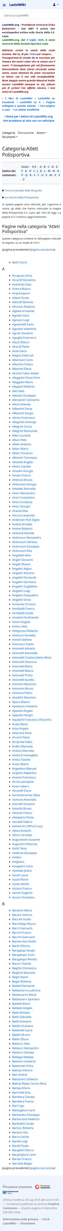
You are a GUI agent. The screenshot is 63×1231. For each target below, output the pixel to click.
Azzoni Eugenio (22, 893)
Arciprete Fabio (22, 742)
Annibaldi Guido (22, 613)
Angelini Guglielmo (24, 586)
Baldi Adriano (21, 1012)
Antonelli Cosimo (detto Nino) (31, 657)
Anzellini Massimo (24, 697)
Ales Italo (18, 391)
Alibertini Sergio (22, 413)
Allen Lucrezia (21, 435)
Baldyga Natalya (22, 1057)
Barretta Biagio (22, 1163)
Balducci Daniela (23, 1052)
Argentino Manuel (24, 768)
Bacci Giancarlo (22, 928)
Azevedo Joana (21, 870)
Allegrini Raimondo (24, 431)
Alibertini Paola (22, 409)
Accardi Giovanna (23, 280)
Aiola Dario (19, 351)
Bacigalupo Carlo (23, 955)
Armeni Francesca (24, 777)
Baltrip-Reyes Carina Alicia (29, 1083)
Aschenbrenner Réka (26, 795)
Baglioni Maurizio (23, 973)
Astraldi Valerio (22, 822)
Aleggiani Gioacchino (26, 378)
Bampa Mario (21, 1088)
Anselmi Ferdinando (25, 617)
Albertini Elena (21, 369)
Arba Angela (20, 728)
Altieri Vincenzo (22, 453)
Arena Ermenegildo (25, 755)
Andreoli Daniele (23, 533)
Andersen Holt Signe (25, 520)
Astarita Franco (22, 813)
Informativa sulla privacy (20, 1219)
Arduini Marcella (23, 751)
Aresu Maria (20, 764)
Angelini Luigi (21, 591)
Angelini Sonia (21, 600)
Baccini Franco (21, 932)
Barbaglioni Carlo (23, 1110)
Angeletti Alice (21, 555)
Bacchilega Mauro (24, 924)
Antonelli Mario (22, 666)
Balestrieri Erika (22, 1066)
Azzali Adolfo (20, 884)
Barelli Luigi (19, 1141)
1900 (43, 212)
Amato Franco (21, 475)
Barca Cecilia (20, 1137)
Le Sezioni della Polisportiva (21, 197)
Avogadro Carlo (22, 866)
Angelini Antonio (23, 573)
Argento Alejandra (24, 773)
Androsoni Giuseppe (25, 546)
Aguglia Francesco (24, 338)
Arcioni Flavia (21, 737)
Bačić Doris (19, 262)
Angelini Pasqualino (25, 595)
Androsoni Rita (22, 551)
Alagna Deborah (23, 355)
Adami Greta (20, 298)
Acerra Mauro (21, 289)
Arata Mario (20, 724)
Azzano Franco (22, 888)
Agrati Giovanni (22, 333)
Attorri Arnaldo (22, 835)
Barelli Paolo (20, 1146)
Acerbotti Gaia (21, 284)
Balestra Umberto (24, 1061)
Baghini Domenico (24, 968)
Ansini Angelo (21, 622)
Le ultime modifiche (26, 109)
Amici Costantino (23, 497)
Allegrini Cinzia (22, 426)
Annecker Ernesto (24, 604)
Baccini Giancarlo (23, 937)
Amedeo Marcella (23, 489)
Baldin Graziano (22, 1026)
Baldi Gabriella (21, 1017)
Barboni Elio (20, 1132)
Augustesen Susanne (26, 839)
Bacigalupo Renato (24, 959)
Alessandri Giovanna (25, 400)
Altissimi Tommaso (24, 457)
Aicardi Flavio (21, 346)
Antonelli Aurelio (23, 680)
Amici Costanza (22, 502)
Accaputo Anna (22, 275)
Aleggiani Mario (22, 382)
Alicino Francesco (23, 418)
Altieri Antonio (21, 444)
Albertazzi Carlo (22, 360)
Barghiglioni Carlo (24, 1155)
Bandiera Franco (23, 1101)
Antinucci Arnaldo (24, 635)
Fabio (33, 54)
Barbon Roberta (22, 1128)
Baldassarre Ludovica (26, 990)
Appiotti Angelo (22, 711)
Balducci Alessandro (25, 1048)
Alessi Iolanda (21, 404)
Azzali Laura (20, 875)
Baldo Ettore (20, 1039)
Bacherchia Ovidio (24, 941)
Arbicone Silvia (21, 733)
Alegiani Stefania (23, 386)
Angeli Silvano (21, 564)
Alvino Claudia (21, 466)
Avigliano (18, 862)
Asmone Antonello (24, 800)
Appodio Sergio (22, 715)
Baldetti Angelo (22, 1008)
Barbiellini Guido (23, 1123)
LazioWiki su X (30, 102)
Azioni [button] (41, 133)
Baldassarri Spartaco (26, 999)
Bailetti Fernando (23, 986)
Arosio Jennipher (23, 782)
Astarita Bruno (21, 808)
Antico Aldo (19, 626)
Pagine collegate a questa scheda (28, 104)
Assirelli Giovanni (23, 804)
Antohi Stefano (22, 640)
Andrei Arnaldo (22, 524)
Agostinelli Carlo (23, 324)
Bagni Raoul (20, 977)
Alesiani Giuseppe (24, 395)
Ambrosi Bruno (22, 480)
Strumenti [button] (8, 137)
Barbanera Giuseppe (26, 1115)
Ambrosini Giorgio (24, 484)
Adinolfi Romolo (22, 302)
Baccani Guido (21, 919)
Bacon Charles (21, 964)
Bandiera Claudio (23, 1097)
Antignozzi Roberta (25, 631)
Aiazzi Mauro (20, 342)
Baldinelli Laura (22, 1030)
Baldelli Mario (21, 1004)
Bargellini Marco (23, 1150)
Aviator (17, 857)
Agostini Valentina (24, 329)
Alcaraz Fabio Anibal (25, 373)
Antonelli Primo (22, 675)
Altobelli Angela (22, 462)
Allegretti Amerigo (24, 422)
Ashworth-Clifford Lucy (27, 826)
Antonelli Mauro (23, 671)
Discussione (26, 133)
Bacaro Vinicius (22, 915)
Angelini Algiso (22, 569)
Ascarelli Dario (21, 790)
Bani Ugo (18, 1106)
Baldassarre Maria (24, 995)
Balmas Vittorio (22, 1070)
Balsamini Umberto (25, 1079)
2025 (41, 39)
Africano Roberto (23, 307)
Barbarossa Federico (26, 1119)
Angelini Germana (24, 582)
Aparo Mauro (21, 702)
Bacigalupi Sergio (23, 950)
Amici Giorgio (21, 506)
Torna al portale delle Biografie (23, 190)
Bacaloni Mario (22, 910)
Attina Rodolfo (21, 831)
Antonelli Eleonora (24, 662)
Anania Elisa (20, 511)
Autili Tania (19, 848)
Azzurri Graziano (23, 897)
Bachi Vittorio (21, 946)
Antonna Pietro (22, 693)
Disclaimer (27, 1223)
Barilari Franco (21, 1159)
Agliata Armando (23, 311)
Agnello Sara (20, 315)
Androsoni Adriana (24, 542)
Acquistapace (21, 293)
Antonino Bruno (22, 688)
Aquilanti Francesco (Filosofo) (31, 720)
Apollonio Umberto (25, 706)
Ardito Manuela (22, 746)
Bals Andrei (19, 1075)
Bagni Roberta (21, 981)
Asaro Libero (20, 786)
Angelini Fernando (24, 577)
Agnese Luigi (20, 320)
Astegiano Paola (23, 817)
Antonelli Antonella (24, 653)
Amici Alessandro (23, 493)
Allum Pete (19, 440)
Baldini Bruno (21, 1035)
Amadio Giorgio (22, 471)
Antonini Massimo (24, 684)
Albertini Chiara (22, 364)
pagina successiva (42, 249)
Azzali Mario (20, 879)
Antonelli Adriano (23, 648)
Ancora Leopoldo (23, 515)
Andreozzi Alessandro (26, 537)
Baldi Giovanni (21, 1021)
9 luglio (31, 39)
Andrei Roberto (22, 528)
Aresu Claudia (21, 759)
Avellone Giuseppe (24, 853)
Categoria (8, 133)
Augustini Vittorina (24, 844)
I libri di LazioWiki (18, 98)
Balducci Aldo (21, 1043)
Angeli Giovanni (22, 560)
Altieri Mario (20, 449)
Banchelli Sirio (21, 1092)
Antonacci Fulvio (23, 644)
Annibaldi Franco (23, 608)
